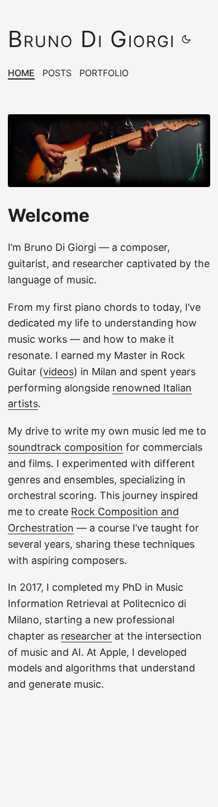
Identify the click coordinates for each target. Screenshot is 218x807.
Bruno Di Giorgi (91, 39)
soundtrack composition (65, 447)
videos (58, 371)
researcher (86, 636)
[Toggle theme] (186, 39)
